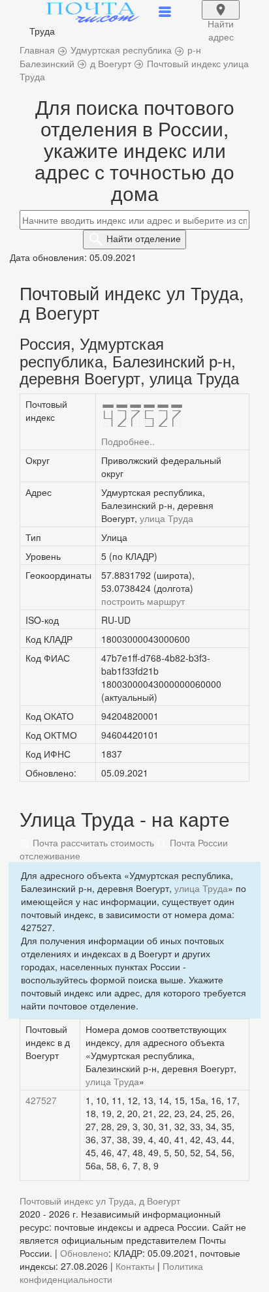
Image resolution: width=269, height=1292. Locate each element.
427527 (41, 1100)
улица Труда (166, 518)
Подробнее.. (128, 441)
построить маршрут (143, 601)
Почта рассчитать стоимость (92, 842)
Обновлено (84, 1252)
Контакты (135, 1265)
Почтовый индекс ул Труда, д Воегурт (100, 1200)
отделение (143, 238)
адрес (221, 18)
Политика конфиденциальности (111, 1272)
